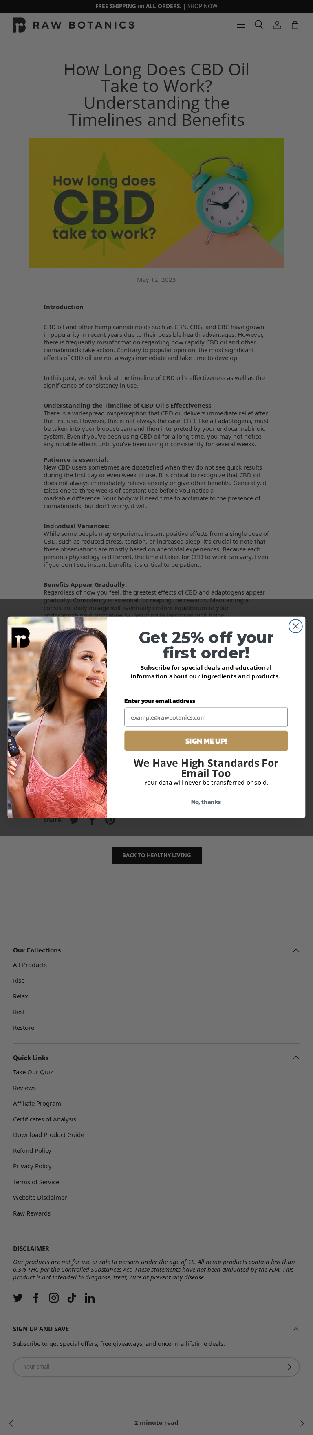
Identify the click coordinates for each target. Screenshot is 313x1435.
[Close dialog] (295, 626)
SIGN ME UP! (206, 740)
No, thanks (206, 801)
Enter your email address (159, 700)
